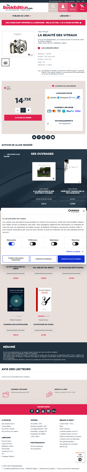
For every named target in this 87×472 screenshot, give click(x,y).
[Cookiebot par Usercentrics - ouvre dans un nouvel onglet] (70, 211)
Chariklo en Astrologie (15, 324)
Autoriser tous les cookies (71, 259)
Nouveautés (6, 449)
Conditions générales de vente (14, 468)
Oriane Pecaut (43, 320)
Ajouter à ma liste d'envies (65, 86)
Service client (61, 389)
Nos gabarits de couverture (69, 444)
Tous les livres (6, 441)
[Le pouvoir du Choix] (43, 299)
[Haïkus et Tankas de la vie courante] (72, 171)
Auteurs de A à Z (7, 451)
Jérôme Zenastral (15, 320)
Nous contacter (70, 1)
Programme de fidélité (38, 434)
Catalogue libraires (8, 456)
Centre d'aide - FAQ (66, 424)
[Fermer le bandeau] (84, 211)
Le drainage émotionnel (71, 268)
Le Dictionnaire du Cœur (15, 268)
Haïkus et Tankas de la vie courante (72, 192)
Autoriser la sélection (43, 259)
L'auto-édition (6, 426)
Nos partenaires (36, 449)
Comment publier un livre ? (69, 431)
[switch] (33, 243)
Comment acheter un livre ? (69, 434)
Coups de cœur (7, 444)
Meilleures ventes (7, 446)
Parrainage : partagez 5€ (39, 431)
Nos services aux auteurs (10, 431)
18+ (3, 454)
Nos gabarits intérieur (67, 441)
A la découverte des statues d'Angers (43, 192)
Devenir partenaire (37, 446)
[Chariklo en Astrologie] (15, 299)
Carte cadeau (35, 436)
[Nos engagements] (64, 123)
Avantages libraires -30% (39, 429)
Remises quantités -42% (39, 426)
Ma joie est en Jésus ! (43, 268)
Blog (78, 1)
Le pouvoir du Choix (43, 324)
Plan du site (63, 446)
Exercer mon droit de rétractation (68, 468)
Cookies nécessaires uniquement (16, 259)
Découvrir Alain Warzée (12, 155)
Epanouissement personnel (16, 273)
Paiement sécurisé (19, 389)
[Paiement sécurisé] (64, 112)
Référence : (42, 54)
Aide (83, 1)
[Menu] (83, 452)
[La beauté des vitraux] (18, 56)
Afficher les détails (73, 251)
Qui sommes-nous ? (56, 1)
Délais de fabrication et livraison (70, 436)
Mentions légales (31, 468)
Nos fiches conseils (8, 429)
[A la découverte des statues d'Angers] (44, 171)
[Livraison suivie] (64, 98)
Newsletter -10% (36, 424)
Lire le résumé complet (50, 48)
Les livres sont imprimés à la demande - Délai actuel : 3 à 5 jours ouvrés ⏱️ (43, 23)
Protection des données (47, 468)
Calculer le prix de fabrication (69, 439)
